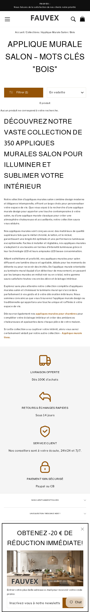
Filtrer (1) (22, 92)
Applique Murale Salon (54, 32)
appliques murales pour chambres (56, 313)
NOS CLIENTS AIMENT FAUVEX (45, 500)
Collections (33, 32)
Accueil (19, 32)
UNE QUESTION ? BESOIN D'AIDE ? (45, 513)
